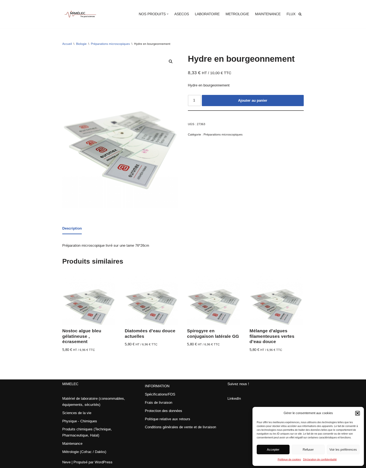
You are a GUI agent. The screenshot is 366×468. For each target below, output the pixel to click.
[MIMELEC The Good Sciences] (80, 14)
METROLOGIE (237, 14)
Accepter (273, 449)
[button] (357, 413)
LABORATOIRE (207, 14)
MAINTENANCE (268, 14)
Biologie (81, 43)
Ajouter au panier (252, 101)
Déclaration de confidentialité (320, 459)
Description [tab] (72, 228)
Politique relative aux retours (167, 419)
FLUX (291, 14)
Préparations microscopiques (110, 43)
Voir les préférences (343, 449)
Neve (66, 462)
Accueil (67, 43)
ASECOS (181, 14)
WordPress (103, 462)
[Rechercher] (300, 14)
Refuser (308, 449)
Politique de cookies (289, 459)
